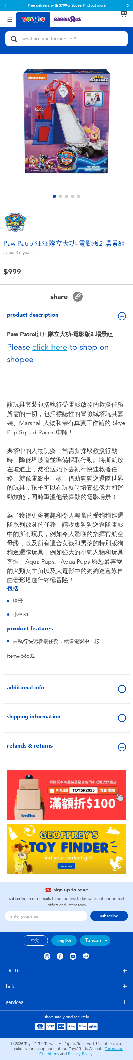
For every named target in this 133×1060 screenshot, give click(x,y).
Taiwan (93, 940)
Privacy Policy (80, 1053)
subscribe (109, 916)
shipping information (33, 716)
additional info (25, 687)
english (64, 940)
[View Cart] (123, 14)
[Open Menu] (9, 19)
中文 (35, 940)
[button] (127, 5)
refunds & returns (30, 745)
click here (49, 347)
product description (32, 314)
